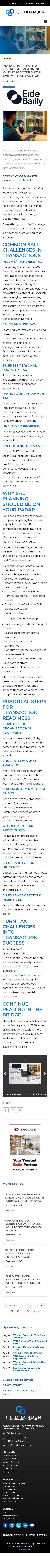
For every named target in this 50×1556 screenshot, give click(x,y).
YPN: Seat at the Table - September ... (26, 1357)
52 (12, 1311)
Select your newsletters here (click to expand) (22, 1392)
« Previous (12, 1306)
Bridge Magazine (10, 1489)
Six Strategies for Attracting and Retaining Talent (19, 1253)
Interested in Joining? (36, 3)
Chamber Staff (9, 1519)
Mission (6, 1513)
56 (28, 1311)
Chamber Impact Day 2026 (28, 1353)
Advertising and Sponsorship (14, 1483)
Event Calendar (9, 1492)
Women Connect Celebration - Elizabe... (29, 1363)
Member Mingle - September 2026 (29, 1348)
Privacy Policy (9, 1471)
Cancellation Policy (10, 1501)
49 (30, 1306)
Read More (10, 1211)
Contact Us (8, 1468)
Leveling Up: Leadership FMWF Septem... (26, 1369)
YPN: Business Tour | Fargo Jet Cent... (30, 1342)
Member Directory (11, 1462)
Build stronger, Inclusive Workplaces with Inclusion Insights (23, 1279)
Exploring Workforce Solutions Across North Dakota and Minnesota (24, 1198)
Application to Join (11, 1465)
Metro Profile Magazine (12, 1495)
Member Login (15, 3)
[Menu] (45, 21)
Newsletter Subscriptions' (13, 1498)
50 (36, 1306)
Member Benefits (11, 1456)
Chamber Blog (9, 1486)
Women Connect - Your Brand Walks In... (29, 1336)
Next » (36, 1311)
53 (18, 1311)
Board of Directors (10, 1516)
